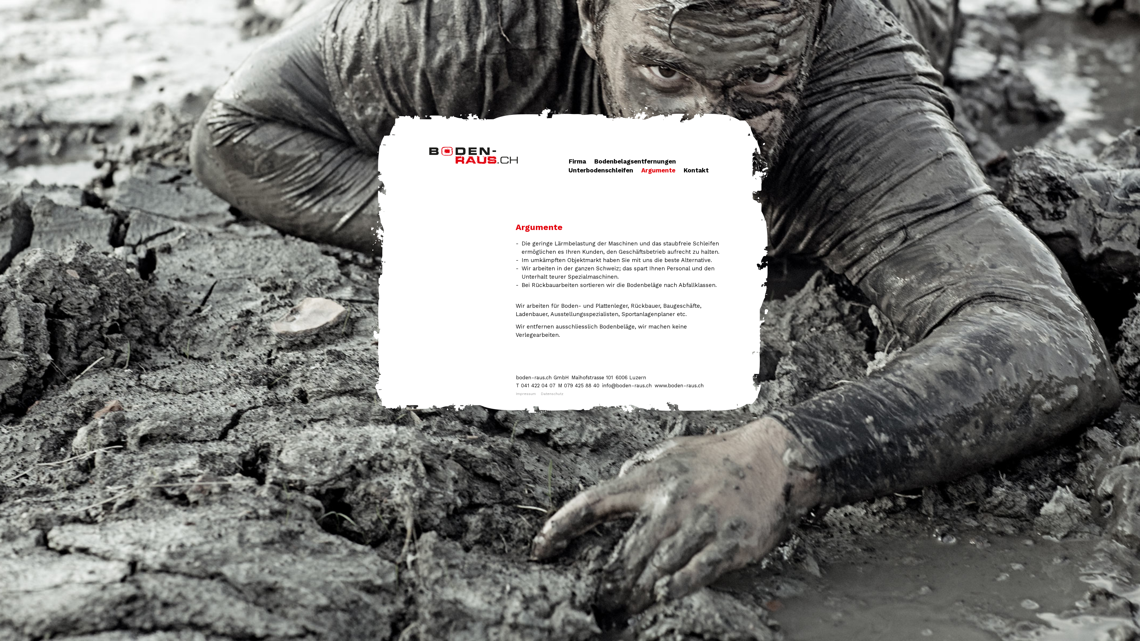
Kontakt (696, 170)
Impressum (526, 394)
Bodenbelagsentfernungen (635, 161)
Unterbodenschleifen (601, 170)
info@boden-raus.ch (627, 385)
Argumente (658, 170)
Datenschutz (552, 394)
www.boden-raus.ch (679, 385)
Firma (577, 161)
